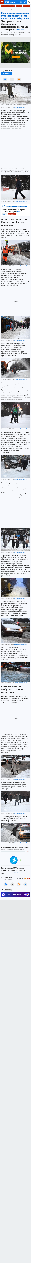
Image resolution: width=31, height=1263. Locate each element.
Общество (5, 214)
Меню (2, 2)
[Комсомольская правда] (10, 2)
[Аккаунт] (29, 2)
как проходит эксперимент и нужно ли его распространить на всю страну (14, 208)
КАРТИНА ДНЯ (8, 889)
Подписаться (6, 73)
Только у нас (11, 6)
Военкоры (19, 6)
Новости (3, 6)
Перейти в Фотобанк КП (20, 107)
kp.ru (28, 878)
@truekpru (18, 873)
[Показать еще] (26, 79)
